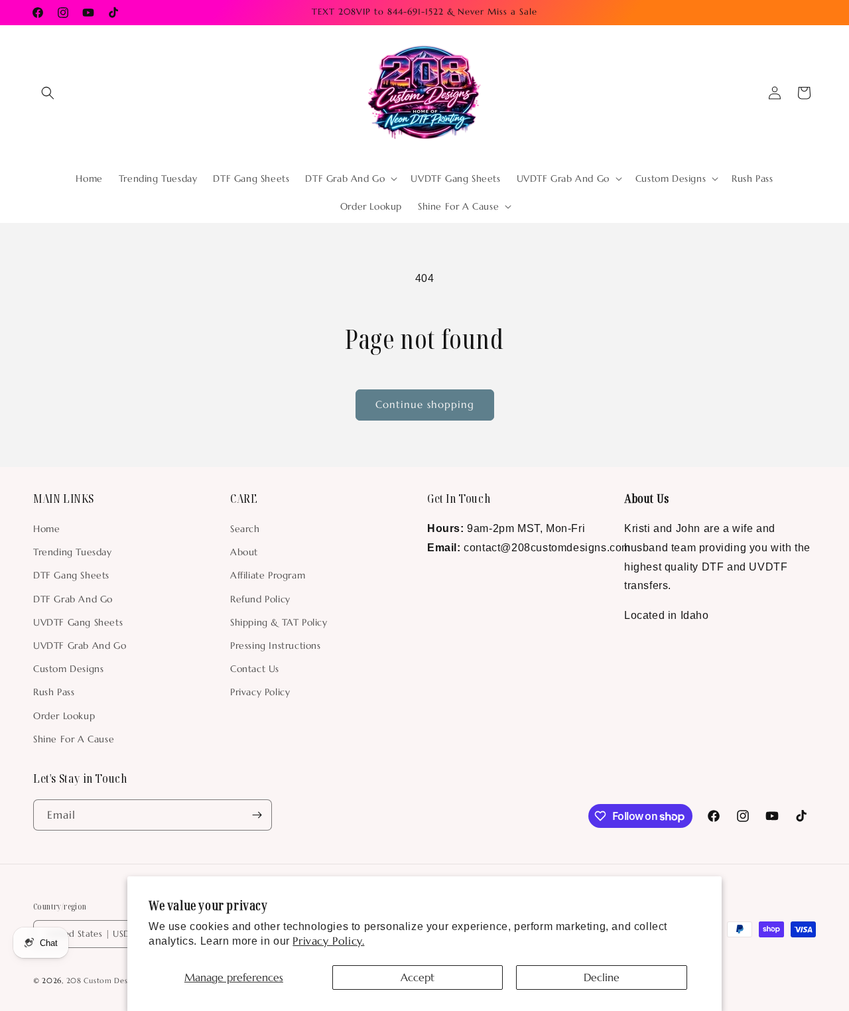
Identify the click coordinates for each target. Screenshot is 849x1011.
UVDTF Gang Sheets (78, 622)
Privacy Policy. (328, 940)
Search (245, 529)
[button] (47, 92)
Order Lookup (64, 716)
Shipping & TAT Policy (279, 622)
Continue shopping (424, 404)
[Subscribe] (256, 815)
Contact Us (254, 669)
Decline (602, 977)
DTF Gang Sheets (71, 575)
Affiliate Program (267, 575)
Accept (417, 977)
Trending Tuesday (72, 552)
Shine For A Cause (73, 739)
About (244, 552)
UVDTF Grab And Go (79, 645)
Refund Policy (260, 599)
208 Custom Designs (104, 980)
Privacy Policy (260, 692)
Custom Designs (68, 669)
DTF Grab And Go (73, 599)
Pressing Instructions (275, 645)
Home (46, 529)
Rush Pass (53, 692)
